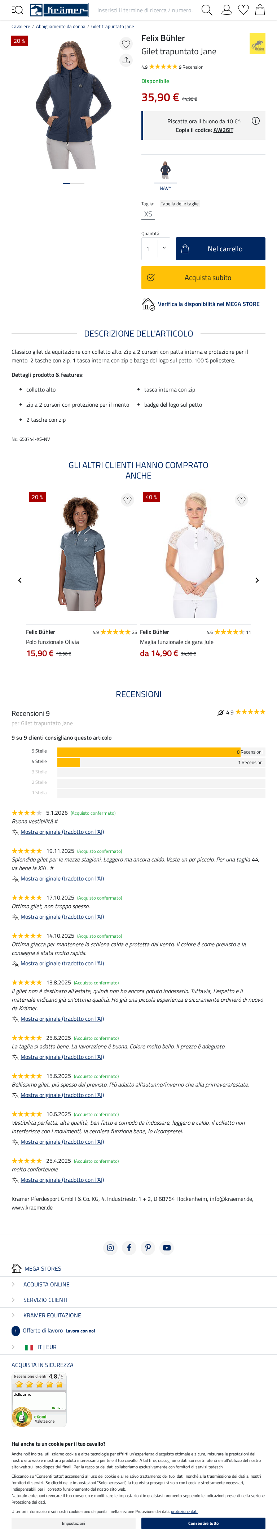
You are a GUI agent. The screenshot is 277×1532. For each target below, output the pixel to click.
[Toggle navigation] (17, 9)
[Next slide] (259, 176)
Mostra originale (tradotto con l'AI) (62, 831)
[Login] (226, 8)
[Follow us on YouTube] (166, 1248)
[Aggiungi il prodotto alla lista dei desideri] (126, 43)
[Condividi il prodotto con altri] (126, 60)
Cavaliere (21, 26)
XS (148, 214)
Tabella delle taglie (180, 203)
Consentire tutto (203, 1523)
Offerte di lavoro (54, 1330)
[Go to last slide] (20, 580)
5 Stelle (39, 750)
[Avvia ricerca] (208, 10)
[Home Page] (59, 9)
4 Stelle (39, 761)
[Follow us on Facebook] (129, 1248)
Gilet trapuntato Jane (112, 26)
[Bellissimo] (39, 1399)
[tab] (66, 183)
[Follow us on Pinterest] (148, 1248)
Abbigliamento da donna (60, 26)
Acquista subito (208, 277)
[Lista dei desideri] (243, 8)
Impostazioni (73, 1523)
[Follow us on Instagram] (110, 1248)
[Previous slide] (147, 176)
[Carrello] (260, 8)
